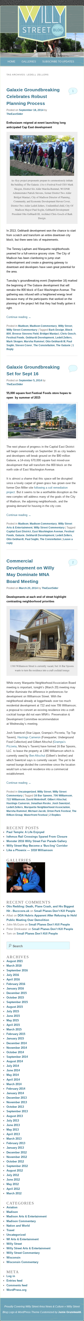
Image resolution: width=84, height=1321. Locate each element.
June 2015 (13, 1015)
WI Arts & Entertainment (22, 1239)
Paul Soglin (32, 539)
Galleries (29, 61)
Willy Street (65, 325)
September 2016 (17, 970)
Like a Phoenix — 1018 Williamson (29, 850)
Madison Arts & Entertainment (26, 1216)
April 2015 (13, 1025)
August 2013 (14, 1116)
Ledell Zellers (63, 337)
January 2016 (15, 988)
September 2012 (17, 1166)
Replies (55, 814)
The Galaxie (63, 345)
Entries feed (14, 1280)
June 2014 (13, 1070)
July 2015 (12, 1011)
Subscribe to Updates (58, 61)
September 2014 (17, 1056)
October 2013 (15, 1106)
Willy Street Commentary (21, 329)
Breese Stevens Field (25, 333)
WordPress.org (16, 1289)
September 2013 (17, 1111)
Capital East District (18, 531)
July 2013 (12, 1120)
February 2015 (15, 1034)
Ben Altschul (37, 755)
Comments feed (16, 1285)
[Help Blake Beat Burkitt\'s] (25, 877)
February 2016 (15, 984)
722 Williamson (15, 799)
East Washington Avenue (47, 531)
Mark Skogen (14, 341)
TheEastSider (14, 113)
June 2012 (13, 1179)
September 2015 (17, 1002)
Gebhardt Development (40, 337)
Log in (10, 1276)
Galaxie (20, 535)
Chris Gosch (68, 333)
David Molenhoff (36, 799)
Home (11, 61)
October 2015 (15, 997)
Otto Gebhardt (15, 539)
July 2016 (12, 975)
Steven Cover (23, 345)
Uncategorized (27, 791)
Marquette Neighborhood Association (47, 807)
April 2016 (13, 979)
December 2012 (16, 1152)
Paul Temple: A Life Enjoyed (25, 832)
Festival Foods (15, 337)
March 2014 (14, 1084)
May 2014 (12, 1074)
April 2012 (13, 1188)
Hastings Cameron (28, 737)
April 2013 (13, 1134)
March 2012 (14, 1193)
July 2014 (12, 1065)
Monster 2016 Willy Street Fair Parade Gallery (36, 841)
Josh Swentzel (61, 803)
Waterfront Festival (35, 814)
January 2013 (15, 1147)
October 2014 (15, 1052)
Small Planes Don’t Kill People (54, 911)
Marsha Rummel (34, 341)
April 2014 (13, 1079)
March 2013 (14, 1138)
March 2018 (14, 965)
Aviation (11, 1207)
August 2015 (14, 1006)
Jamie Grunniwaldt (69, 1312)
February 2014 (15, 1088)
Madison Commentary (43, 325)
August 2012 (14, 1170)
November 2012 (16, 1157)
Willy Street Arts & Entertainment (28, 1248)
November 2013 (16, 1102)
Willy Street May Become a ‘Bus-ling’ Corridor (37, 845)
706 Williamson (62, 795)
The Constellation (44, 345)
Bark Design (56, 329)
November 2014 (16, 1047)
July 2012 (12, 1175)
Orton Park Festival (59, 811)
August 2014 (14, 1061)
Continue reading (18, 317)
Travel (10, 1230)
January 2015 (15, 1038)
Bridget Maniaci (49, 333)
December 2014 (16, 1043)
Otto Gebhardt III (55, 341)
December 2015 (16, 993)
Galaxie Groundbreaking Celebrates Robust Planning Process (33, 96)
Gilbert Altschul (56, 799)
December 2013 (16, 1097)
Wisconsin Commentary (22, 1262)
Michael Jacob (37, 811)
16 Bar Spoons (43, 795)
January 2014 (15, 1093)
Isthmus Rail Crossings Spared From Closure (36, 836)
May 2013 (12, 1129)
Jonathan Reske (41, 803)
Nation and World (18, 1225)
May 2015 (12, 1020)
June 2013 (13, 1125)
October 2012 (15, 1161)
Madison (23, 325)
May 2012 (12, 1184)
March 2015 (14, 1029)
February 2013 (15, 1143)
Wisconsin (13, 1257)
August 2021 (14, 961)
